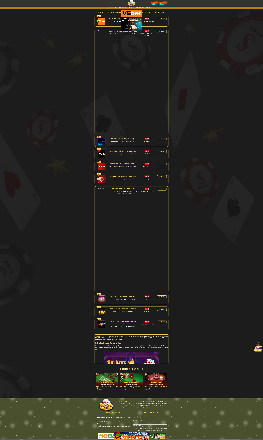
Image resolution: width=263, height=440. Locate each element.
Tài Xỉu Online (124, 401)
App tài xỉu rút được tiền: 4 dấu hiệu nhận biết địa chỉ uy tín (107, 387)
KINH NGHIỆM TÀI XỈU (147, 7)
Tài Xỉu (112, 7)
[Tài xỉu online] (131, 3)
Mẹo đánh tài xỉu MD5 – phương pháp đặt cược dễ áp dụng (156, 387)
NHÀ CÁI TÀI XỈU (129, 7)
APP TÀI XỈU (138, 7)
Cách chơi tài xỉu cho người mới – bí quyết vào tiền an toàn (131, 387)
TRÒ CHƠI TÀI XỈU (119, 7)
